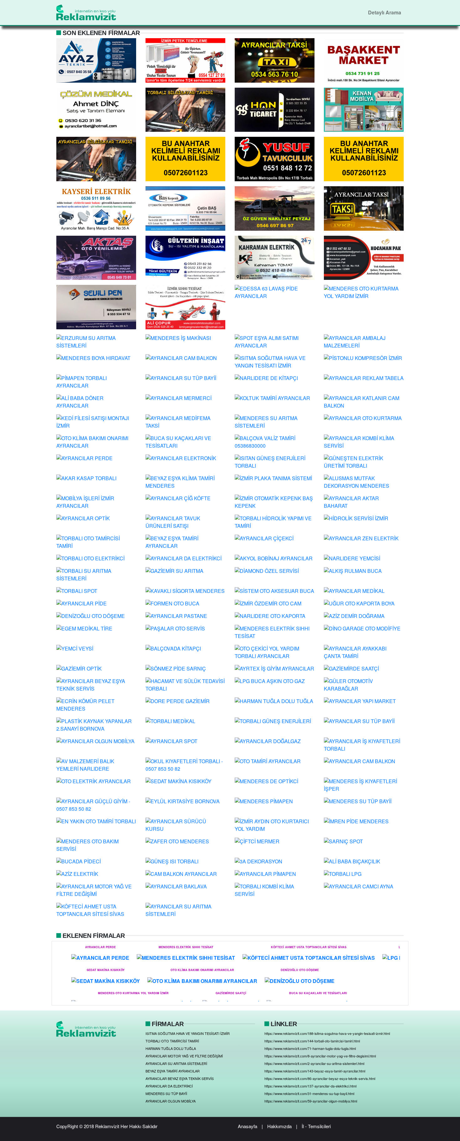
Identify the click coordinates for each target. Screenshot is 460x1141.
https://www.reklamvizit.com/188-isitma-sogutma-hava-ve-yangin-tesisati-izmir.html (327, 1033)
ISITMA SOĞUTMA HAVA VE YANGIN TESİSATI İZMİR (188, 1033)
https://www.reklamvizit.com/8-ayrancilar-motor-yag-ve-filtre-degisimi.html (320, 1055)
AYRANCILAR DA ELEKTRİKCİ (169, 1085)
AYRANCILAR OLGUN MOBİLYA (171, 1100)
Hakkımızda (279, 1126)
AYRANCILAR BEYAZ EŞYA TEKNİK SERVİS (180, 1078)
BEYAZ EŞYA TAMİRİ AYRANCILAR (173, 1070)
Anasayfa (247, 1126)
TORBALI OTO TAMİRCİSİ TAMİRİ (172, 1040)
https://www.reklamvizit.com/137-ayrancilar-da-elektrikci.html (310, 1085)
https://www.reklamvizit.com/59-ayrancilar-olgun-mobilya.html (310, 1100)
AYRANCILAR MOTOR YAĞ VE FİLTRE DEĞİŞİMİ (184, 1055)
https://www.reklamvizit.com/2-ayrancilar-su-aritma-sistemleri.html (314, 1063)
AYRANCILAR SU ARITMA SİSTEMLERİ (176, 1063)
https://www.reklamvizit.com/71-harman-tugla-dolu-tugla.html (310, 1048)
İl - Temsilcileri (316, 1126)
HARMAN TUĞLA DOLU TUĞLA (171, 1048)
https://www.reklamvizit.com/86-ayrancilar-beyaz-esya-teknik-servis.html (319, 1078)
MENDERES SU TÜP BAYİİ (166, 1093)
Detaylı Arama (384, 12)
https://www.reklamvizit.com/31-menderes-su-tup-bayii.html (309, 1093)
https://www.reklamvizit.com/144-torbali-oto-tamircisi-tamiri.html (312, 1040)
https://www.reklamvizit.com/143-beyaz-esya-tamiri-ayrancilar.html (314, 1070)
